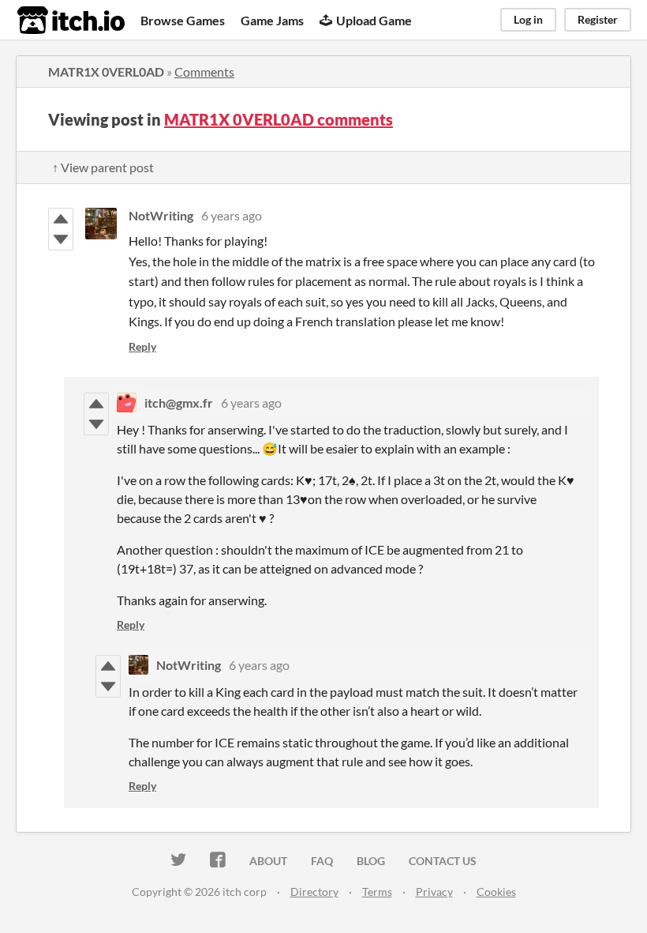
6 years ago (231, 215)
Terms (377, 891)
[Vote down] (61, 239)
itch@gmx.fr (178, 402)
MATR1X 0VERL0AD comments (278, 119)
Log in (528, 19)
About (268, 860)
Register (598, 19)
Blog (371, 860)
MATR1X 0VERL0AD (106, 71)
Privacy (434, 891)
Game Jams (272, 20)
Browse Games (182, 20)
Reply (142, 346)
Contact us (443, 860)
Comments (204, 71)
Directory (314, 891)
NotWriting (161, 215)
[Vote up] (61, 219)
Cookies (496, 891)
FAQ (322, 860)
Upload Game (374, 20)
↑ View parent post (103, 167)
